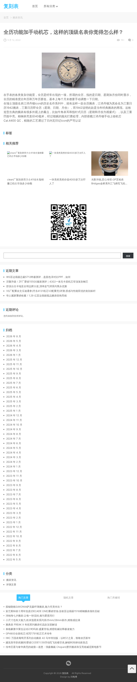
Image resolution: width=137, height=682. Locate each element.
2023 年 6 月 (13, 499)
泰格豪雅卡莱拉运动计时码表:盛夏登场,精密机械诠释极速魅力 (40, 629)
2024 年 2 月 (13, 461)
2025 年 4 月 (13, 396)
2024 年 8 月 (13, 433)
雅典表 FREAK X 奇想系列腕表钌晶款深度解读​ (31, 624)
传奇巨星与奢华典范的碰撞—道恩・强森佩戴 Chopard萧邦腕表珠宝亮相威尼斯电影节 (54, 646)
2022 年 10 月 (14, 536)
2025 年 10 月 (14, 368)
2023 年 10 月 (14, 480)
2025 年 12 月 (14, 359)
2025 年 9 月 (13, 373)
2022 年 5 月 (13, 559)
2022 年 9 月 (13, 540)
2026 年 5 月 (13, 340)
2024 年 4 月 (13, 452)
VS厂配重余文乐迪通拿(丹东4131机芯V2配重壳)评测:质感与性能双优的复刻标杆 (51, 290)
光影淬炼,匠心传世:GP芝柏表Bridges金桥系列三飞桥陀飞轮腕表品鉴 (109, 181)
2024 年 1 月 (13, 466)
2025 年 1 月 (13, 410)
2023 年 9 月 (13, 485)
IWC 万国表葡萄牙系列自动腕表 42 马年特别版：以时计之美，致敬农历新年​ (48, 637)
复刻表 (65, 673)
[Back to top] (132, 669)
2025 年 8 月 (13, 378)
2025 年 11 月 (14, 364)
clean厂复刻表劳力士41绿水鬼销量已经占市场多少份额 (25, 181)
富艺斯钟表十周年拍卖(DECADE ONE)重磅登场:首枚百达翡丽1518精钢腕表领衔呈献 (53, 611)
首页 (35, 6)
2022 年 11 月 (14, 531)
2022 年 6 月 (13, 554)
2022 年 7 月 (13, 550)
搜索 (128, 256)
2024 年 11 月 (14, 419)
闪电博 (74, 676)
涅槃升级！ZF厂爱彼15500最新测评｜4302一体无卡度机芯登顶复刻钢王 (47, 281)
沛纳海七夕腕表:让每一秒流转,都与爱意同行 (30, 615)
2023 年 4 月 (13, 508)
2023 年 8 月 (13, 489)
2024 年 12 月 (14, 415)
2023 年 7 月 (13, 494)
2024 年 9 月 (13, 429)
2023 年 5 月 (13, 503)
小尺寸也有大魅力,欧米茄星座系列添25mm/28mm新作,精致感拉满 (43, 620)
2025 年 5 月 (13, 392)
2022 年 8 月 (13, 545)
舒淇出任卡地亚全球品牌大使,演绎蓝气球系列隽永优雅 (36, 286)
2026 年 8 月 (13, 336)
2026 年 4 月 (13, 345)
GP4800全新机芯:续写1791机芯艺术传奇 (29, 633)
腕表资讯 (18, 17)
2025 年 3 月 (13, 401)
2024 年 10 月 (14, 424)
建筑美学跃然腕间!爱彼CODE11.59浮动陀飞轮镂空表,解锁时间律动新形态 (47, 642)
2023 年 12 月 (14, 471)
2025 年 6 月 (13, 387)
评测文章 (11, 584)
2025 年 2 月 (13, 406)
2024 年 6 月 (13, 443)
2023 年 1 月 (13, 522)
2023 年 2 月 (13, 517)
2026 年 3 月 (13, 350)
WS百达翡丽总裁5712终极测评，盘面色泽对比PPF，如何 (38, 276)
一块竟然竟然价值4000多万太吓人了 (67, 181)
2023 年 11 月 (14, 475)
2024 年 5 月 (13, 447)
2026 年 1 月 (13, 354)
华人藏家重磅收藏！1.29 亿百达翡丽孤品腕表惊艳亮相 (36, 295)
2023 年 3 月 (13, 512)
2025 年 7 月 (13, 382)
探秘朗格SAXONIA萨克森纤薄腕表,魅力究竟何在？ (34, 606)
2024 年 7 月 (13, 438)
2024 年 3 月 (13, 457)
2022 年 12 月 (14, 526)
